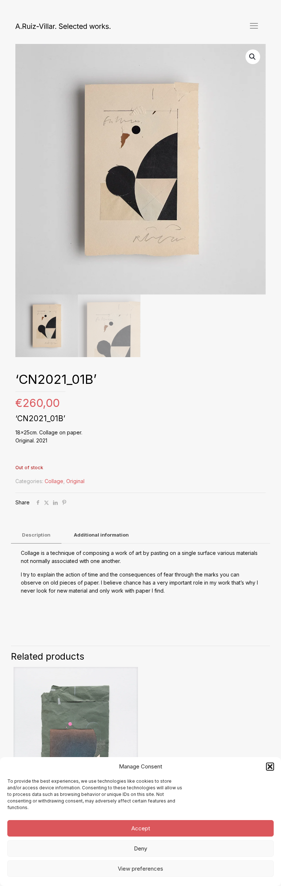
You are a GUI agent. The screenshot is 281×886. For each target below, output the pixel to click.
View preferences (140, 868)
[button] (270, 766)
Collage (54, 481)
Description (36, 535)
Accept (140, 828)
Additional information (101, 535)
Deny (140, 848)
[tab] (36, 535)
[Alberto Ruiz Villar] (62, 25)
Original (75, 481)
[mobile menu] (254, 25)
